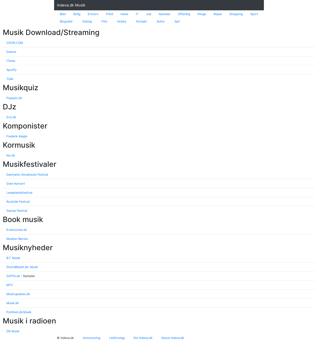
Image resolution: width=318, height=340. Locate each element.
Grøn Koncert (15, 183)
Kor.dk (10, 155)
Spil (177, 21)
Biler (63, 14)
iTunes (10, 61)
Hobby (121, 21)
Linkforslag (117, 338)
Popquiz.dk (14, 98)
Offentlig (184, 14)
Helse (124, 14)
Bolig (76, 14)
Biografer (66, 21)
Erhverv (93, 14)
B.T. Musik (13, 258)
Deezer (11, 52)
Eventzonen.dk (16, 230)
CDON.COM (14, 43)
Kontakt (141, 21)
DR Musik (13, 331)
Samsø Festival (16, 210)
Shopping (236, 14)
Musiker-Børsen (17, 239)
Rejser (218, 14)
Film (104, 21)
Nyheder (164, 14)
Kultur (161, 21)
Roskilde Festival (18, 201)
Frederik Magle (16, 136)
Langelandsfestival (19, 192)
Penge (201, 14)
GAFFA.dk (13, 276)
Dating (87, 21)
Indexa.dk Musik (71, 5)
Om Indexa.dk (143, 338)
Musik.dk (12, 303)
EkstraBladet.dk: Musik (22, 267)
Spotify (11, 70)
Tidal (9, 79)
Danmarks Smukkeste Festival (27, 174)
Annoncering (91, 338)
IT (137, 14)
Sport (254, 14)
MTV (9, 285)
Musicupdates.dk (18, 294)
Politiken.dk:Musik (18, 312)
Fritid (109, 14)
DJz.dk (11, 117)
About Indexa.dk (172, 338)
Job (148, 14)
